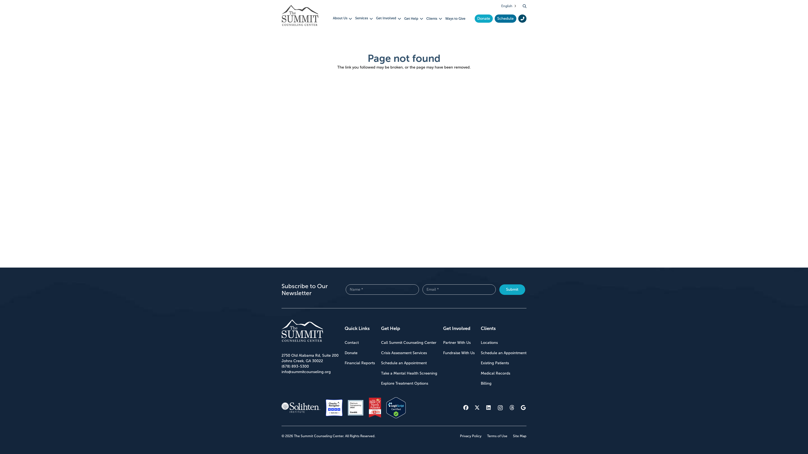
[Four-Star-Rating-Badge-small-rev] (334, 407)
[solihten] (301, 408)
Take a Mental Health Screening (409, 373)
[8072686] (396, 407)
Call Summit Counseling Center (408, 342)
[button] (524, 6)
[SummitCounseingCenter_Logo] (300, 15)
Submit (512, 289)
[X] (477, 407)
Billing (486, 383)
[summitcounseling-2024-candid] (355, 408)
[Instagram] (500, 407)
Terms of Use (497, 436)
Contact (352, 342)
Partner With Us (457, 342)
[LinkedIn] (488, 407)
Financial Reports (360, 363)
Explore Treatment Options (404, 383)
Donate (351, 353)
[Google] (523, 407)
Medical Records (495, 373)
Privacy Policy (470, 436)
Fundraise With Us (459, 353)
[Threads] (512, 407)
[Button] (522, 19)
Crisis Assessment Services (404, 353)
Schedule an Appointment (404, 363)
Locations (489, 342)
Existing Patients (495, 363)
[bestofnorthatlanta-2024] (375, 408)
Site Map (519, 436)
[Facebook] (466, 407)
